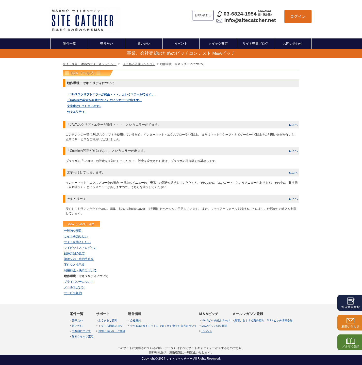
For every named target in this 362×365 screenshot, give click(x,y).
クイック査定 (218, 43)
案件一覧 (69, 43)
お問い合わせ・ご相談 (111, 331)
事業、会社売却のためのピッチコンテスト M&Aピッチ (181, 53)
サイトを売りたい (76, 236)
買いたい (143, 43)
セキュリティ (76, 111)
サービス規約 (73, 293)
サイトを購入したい (77, 242)
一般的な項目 (73, 230)
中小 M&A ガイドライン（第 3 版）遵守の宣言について (163, 325)
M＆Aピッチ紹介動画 (214, 325)
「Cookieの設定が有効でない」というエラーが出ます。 (104, 100)
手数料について (81, 331)
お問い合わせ (292, 43)
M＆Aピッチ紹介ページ (215, 320)
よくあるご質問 (107, 320)
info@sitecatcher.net (250, 20)
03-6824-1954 (240, 14)
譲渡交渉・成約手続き (79, 259)
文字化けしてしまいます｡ (84, 106)
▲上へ (293, 124)
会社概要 (135, 320)
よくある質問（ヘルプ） (139, 64)
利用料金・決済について (80, 270)
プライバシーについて (79, 281)
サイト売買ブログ (255, 43)
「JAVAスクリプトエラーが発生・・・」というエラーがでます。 (110, 94)
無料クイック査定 (83, 336)
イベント (181, 43)
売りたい (106, 43)
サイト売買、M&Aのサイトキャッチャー (89, 64)
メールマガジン (74, 287)
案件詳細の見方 (74, 253)
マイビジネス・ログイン (80, 247)
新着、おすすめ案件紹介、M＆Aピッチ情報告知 (263, 320)
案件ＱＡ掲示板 (74, 264)
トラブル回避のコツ (110, 325)
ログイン (298, 16)
